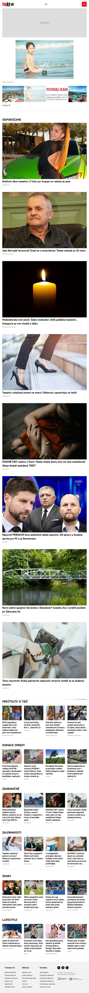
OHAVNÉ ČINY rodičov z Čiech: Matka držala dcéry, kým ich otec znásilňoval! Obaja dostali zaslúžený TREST (55, 814)
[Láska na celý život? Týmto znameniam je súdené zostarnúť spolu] (12, 931)
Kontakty (43, 967)
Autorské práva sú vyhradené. (66, 974)
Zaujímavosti (11, 832)
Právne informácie (10, 972)
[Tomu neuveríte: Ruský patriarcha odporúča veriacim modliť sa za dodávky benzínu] (77, 800)
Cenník (24, 981)
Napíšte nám (9, 984)
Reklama (25, 967)
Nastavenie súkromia (11, 978)
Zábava (26, 953)
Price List (25, 984)
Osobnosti (27, 730)
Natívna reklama (27, 987)
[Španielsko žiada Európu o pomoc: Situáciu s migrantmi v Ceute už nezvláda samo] (33, 800)
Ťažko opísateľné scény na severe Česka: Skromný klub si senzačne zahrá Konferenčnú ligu (33, 902)
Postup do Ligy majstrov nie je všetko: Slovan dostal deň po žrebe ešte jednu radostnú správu (55, 902)
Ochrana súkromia (10, 975)
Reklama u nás (26, 972)
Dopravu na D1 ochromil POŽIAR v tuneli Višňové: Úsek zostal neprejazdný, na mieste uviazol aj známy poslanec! (33, 771)
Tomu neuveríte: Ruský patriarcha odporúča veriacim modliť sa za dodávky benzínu (76, 813)
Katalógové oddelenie (47, 981)
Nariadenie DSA (10, 987)
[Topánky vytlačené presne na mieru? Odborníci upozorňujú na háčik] (12, 844)
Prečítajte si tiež (15, 701)
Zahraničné (10, 789)
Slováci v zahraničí (72, 910)
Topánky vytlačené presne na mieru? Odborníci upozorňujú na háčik (11, 857)
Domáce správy (13, 745)
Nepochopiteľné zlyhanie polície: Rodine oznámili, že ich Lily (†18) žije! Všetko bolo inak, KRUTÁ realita (12, 814)
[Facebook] (58, 968)
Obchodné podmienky (29, 978)
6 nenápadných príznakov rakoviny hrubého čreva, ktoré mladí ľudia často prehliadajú (54, 858)
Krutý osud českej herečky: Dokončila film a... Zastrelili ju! (32, 725)
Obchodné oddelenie (46, 978)
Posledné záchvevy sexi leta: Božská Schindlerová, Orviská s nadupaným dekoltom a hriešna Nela (55, 727)
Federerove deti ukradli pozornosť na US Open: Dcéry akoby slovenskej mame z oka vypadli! (76, 727)
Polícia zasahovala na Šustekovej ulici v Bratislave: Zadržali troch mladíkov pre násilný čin (76, 771)
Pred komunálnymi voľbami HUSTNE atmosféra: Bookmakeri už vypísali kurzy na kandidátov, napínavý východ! (12, 771)
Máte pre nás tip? (45, 987)
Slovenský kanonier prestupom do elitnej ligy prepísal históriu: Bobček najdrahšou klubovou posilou (76, 902)
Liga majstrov (50, 910)
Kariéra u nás (9, 981)
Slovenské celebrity (51, 953)
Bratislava (70, 779)
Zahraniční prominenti (74, 735)
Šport (6, 876)
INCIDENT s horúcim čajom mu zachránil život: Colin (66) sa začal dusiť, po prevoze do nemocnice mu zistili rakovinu (76, 858)
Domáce (4, 779)
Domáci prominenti (8, 735)
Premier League (6, 910)
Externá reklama (27, 975)
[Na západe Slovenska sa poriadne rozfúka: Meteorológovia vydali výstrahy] (55, 756)
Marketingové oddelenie (47, 984)
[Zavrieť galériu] (84, 4)
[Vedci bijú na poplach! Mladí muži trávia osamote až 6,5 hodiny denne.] (33, 844)
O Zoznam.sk (10, 967)
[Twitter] (67, 968)
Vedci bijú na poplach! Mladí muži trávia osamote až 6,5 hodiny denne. (33, 857)
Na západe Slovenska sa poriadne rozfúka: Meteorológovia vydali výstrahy (55, 770)
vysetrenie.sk (49, 866)
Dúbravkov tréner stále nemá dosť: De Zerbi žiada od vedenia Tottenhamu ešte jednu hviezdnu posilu (12, 902)
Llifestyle (9, 920)
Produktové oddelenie (47, 975)
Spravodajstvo (44, 972)
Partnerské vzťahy (7, 948)
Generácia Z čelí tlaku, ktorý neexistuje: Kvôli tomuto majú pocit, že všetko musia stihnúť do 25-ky (33, 945)
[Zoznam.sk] (63, 979)
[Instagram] (62, 968)
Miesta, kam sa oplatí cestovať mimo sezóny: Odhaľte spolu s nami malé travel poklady (76, 944)
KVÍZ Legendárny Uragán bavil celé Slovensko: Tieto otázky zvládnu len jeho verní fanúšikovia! (11, 727)
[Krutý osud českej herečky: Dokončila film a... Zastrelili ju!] (33, 713)
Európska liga (28, 910)
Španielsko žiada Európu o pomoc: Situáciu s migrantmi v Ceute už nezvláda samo (33, 814)
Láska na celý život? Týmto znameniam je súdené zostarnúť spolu (12, 943)
